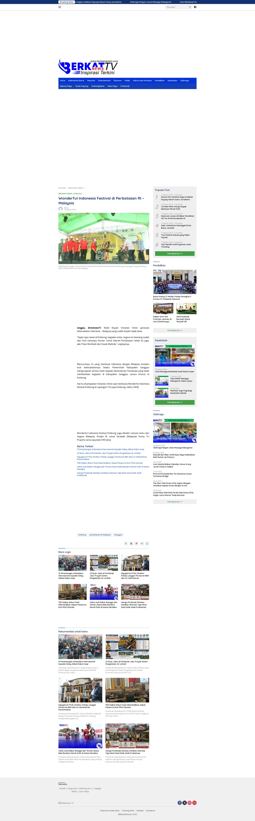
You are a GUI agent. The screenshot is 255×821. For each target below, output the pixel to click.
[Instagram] (189, 803)
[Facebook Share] (126, 544)
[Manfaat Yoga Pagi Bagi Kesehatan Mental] (161, 393)
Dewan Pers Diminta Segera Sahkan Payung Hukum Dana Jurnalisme (177, 198)
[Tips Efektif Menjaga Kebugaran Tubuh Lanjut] (161, 381)
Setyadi (62, 788)
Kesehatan (172, 80)
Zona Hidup (84, 791)
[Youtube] (194, 803)
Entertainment (104, 80)
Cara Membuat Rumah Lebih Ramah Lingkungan (176, 2)
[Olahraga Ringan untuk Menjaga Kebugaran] (175, 430)
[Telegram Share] (142, 544)
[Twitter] (184, 803)
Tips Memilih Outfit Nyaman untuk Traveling (176, 245)
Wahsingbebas (98, 86)
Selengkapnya (173, 253)
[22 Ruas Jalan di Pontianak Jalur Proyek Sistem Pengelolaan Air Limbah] (104, 563)
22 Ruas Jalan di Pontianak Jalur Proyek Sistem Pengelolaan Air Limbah (109, 453)
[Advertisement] (127, 37)
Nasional (91, 80)
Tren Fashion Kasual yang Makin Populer (175, 236)
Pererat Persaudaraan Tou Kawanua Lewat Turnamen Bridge (172, 475)
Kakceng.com (85, 788)
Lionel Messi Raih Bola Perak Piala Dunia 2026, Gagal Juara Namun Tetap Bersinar (173, 493)
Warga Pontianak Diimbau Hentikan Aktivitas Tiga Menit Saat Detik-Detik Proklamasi (109, 474)
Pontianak (125, 86)
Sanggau (118, 535)
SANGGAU (77, 193)
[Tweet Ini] (131, 544)
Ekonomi (118, 80)
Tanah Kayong (81, 86)
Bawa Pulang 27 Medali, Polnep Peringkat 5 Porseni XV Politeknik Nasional (172, 297)
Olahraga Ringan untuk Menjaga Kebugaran (124, 2)
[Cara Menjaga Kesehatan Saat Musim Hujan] (175, 355)
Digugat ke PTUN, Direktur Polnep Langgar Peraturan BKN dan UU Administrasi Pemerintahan (112, 458)
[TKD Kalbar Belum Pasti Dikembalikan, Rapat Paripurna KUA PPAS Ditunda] (72, 592)
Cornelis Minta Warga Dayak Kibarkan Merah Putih (173, 207)
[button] (190, 7)
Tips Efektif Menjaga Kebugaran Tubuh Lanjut (181, 379)
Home (62, 80)
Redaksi (140, 810)
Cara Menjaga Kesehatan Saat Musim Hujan (174, 371)
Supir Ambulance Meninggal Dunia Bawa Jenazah (176, 226)
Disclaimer (150, 810)
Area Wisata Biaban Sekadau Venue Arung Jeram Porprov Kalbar (172, 465)
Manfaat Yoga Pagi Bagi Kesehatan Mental (181, 391)
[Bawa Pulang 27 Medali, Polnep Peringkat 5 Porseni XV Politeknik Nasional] (175, 282)
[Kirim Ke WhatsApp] (147, 544)
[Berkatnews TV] (88, 66)
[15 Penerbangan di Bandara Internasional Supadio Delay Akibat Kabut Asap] (72, 563)
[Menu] (60, 7)
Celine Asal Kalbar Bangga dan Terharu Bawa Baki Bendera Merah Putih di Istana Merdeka (113, 468)
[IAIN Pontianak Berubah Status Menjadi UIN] (187, 308)
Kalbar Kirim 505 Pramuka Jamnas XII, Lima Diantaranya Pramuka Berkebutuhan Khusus (162, 319)
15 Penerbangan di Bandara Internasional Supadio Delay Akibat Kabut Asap (110, 449)
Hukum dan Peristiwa (142, 80)
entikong (82, 535)
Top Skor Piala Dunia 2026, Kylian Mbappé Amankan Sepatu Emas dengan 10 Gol (171, 484)
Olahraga (184, 80)
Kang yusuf (72, 788)
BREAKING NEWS (65, 193)
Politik (127, 80)
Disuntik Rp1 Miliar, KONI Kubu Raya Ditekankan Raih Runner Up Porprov (174, 456)
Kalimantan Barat (76, 80)
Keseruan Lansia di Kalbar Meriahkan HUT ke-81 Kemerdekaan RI (177, 217)
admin (66, 208)
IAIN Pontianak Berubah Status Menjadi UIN (183, 319)
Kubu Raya (112, 86)
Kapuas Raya (66, 86)
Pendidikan (160, 80)
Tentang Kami (128, 810)
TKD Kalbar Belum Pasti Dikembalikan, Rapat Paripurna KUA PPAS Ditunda (110, 463)
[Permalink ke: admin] (60, 208)
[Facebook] (180, 803)
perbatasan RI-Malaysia (100, 535)
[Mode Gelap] (195, 7)
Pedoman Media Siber (110, 810)
